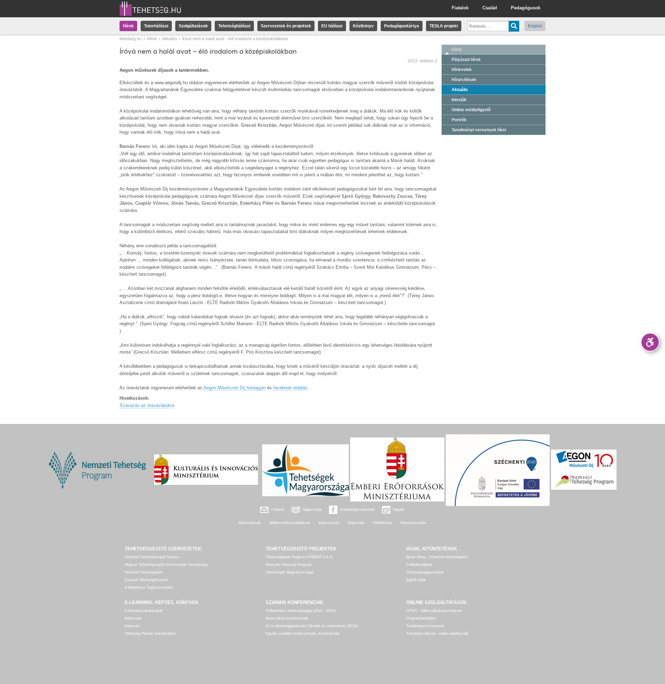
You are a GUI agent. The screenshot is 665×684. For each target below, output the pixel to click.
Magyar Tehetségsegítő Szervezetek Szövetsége (166, 564)
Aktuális (169, 38)
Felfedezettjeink (419, 564)
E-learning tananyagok (143, 611)
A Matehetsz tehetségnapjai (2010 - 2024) (301, 611)
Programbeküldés (421, 618)
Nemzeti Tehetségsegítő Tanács (152, 557)
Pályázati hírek (466, 59)
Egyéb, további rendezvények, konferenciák (303, 633)
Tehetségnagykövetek (425, 572)
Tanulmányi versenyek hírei (479, 129)
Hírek (128, 26)
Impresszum (328, 523)
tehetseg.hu (130, 38)
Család (489, 7)
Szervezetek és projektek (286, 26)
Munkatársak (250, 523)
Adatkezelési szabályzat (289, 523)
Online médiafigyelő (471, 109)
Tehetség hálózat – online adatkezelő (437, 633)
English (535, 26)
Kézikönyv (363, 26)
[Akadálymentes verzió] (650, 342)
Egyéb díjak (416, 580)
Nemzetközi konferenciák (287, 618)
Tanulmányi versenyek (425, 626)
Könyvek (132, 626)
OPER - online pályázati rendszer (434, 611)
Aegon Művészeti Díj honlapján (234, 387)
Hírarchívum (464, 79)
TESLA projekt (443, 26)
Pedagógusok (525, 7)
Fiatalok (460, 7)
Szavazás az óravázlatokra (146, 405)
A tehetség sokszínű (357, 509)
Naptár (399, 509)
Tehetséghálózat (234, 26)
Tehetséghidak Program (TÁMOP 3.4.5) (299, 557)
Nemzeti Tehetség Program (289, 564)
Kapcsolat (356, 523)
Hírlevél (277, 509)
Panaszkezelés (413, 523)
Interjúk (459, 99)
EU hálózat (332, 26)
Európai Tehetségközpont (146, 580)
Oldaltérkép (382, 523)
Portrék (459, 119)
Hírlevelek (462, 69)
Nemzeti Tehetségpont (143, 572)
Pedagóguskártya (401, 26)
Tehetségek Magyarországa (289, 572)
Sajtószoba (312, 509)
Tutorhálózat (156, 26)
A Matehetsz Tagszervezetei (148, 587)
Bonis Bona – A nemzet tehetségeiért (437, 557)
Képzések (133, 618)
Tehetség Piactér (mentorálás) (150, 633)
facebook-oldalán (290, 387)
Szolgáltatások (193, 26)
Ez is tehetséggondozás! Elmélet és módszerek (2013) (312, 626)
